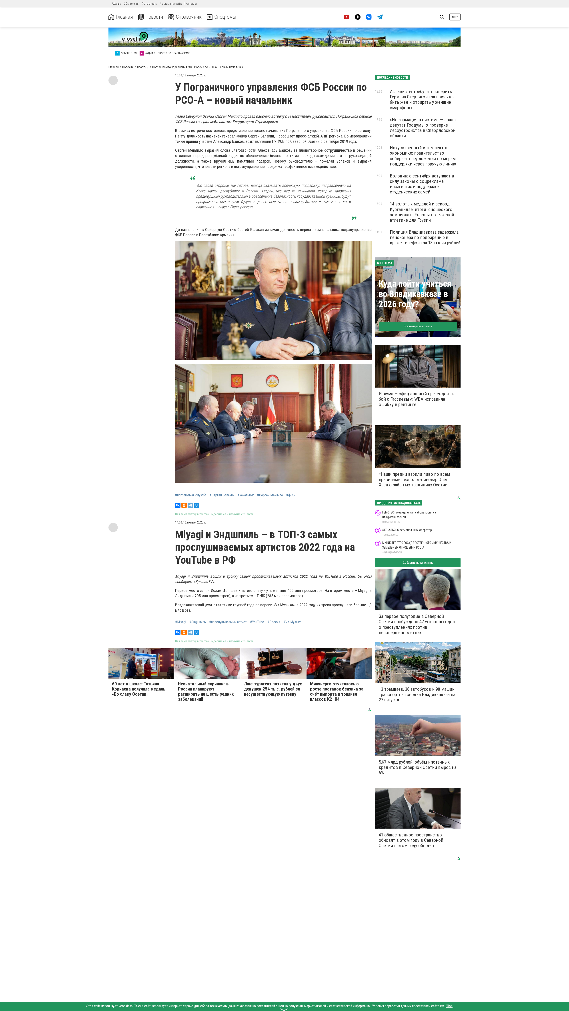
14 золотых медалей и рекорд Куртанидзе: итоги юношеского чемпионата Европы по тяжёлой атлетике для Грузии (422, 212)
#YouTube (257, 622)
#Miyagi (180, 622)
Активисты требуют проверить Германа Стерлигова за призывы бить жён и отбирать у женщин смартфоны (422, 99)
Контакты (190, 3)
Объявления (131, 3)
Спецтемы (225, 17)
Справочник (189, 17)
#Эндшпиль (197, 622)
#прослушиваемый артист (228, 622)
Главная (124, 17)
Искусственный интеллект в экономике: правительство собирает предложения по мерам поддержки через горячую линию (423, 155)
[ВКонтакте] (177, 505)
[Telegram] (190, 505)
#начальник (246, 495)
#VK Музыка (292, 622)
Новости (154, 17)
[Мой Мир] (196, 505)
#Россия (273, 622)
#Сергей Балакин (222, 495)
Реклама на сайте (171, 3)
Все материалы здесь (418, 326)
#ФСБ (290, 495)
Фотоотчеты (149, 3)
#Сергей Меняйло (270, 495)
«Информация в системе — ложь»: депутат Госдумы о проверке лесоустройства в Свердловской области (423, 127)
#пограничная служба (190, 495)
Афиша (116, 3)
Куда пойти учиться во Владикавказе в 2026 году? (415, 294)
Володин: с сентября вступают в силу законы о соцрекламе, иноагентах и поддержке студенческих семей (422, 184)
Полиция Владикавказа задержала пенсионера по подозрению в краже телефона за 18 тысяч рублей (425, 237)
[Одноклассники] (184, 505)
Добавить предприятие (418, 562)
